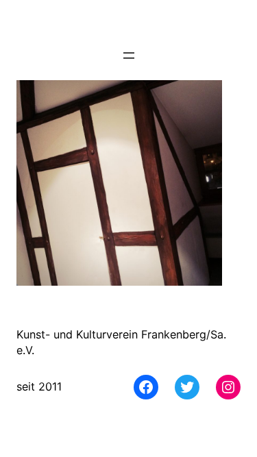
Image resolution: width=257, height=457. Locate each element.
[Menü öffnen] (129, 55)
